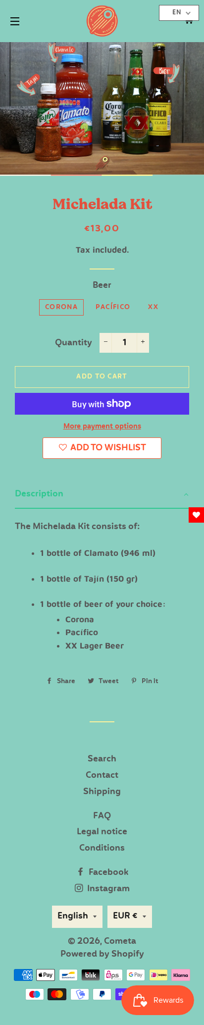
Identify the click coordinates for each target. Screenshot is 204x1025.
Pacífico (113, 307)
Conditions (102, 848)
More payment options (102, 426)
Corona (61, 307)
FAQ (102, 816)
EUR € (125, 916)
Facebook (107, 872)
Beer (102, 285)
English (72, 916)
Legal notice (102, 832)
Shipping (102, 792)
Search (102, 759)
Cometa (120, 941)
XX (153, 307)
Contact (102, 775)
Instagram (107, 889)
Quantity (73, 343)
